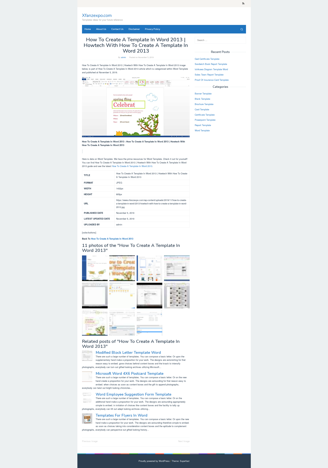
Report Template (203, 125)
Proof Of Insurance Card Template (212, 79)
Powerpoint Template (205, 120)
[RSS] (243, 3)
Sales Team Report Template (209, 74)
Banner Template (203, 93)
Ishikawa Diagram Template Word (211, 69)
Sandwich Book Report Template (211, 64)
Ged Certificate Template (207, 58)
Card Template (202, 109)
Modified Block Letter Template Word (128, 352)
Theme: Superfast (180, 461)
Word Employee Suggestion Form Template (133, 394)
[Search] (241, 29)
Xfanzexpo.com (97, 15)
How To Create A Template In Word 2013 (132, 166)
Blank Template (202, 99)
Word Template (202, 130)
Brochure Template (204, 104)
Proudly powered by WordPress (154, 461)
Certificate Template (205, 114)
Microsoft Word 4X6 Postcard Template (129, 373)
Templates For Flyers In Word (121, 415)
